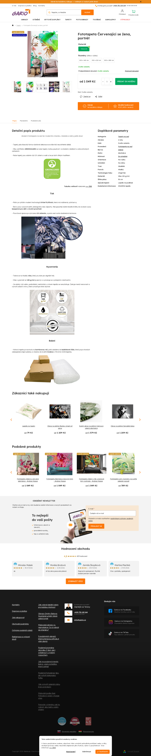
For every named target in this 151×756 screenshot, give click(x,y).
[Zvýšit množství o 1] (110, 81)
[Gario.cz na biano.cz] (88, 722)
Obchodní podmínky (20, 624)
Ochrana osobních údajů (22, 630)
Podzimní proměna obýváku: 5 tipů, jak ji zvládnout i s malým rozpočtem (46, 651)
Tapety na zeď (123, 137)
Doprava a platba (24, 6)
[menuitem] (24, 19)
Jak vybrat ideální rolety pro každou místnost (48, 606)
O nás (14, 6)
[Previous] (11, 472)
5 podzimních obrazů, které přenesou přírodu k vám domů (48, 638)
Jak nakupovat (18, 617)
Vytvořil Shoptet (133, 751)
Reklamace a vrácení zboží (21, 638)
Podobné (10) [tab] (36, 121)
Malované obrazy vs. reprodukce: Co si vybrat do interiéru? (48, 627)
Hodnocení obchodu (75, 549)
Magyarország (88, 732)
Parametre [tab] (24, 121)
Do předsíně (122, 156)
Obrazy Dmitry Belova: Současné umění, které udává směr (47, 616)
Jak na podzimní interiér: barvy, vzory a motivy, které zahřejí (48, 664)
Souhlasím (103, 752)
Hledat (87, 12)
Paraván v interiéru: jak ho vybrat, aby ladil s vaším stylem (49, 707)
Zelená (120, 150)
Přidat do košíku (126, 81)
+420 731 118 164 (81, 612)
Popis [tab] (15, 121)
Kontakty (41, 6)
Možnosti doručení (132, 71)
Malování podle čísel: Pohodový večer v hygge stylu (48, 695)
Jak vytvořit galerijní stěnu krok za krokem (49, 685)
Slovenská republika (69, 732)
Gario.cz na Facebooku (124, 611)
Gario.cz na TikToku (124, 633)
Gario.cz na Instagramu (124, 622)
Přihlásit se (96, 526)
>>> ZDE (52, 748)
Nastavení (70, 752)
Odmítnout (86, 752)
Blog (35, 6)
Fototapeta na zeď (125, 147)
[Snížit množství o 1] (103, 81)
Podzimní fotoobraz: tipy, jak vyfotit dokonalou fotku (48, 675)
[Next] (139, 472)
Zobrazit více (75, 581)
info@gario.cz (80, 620)
